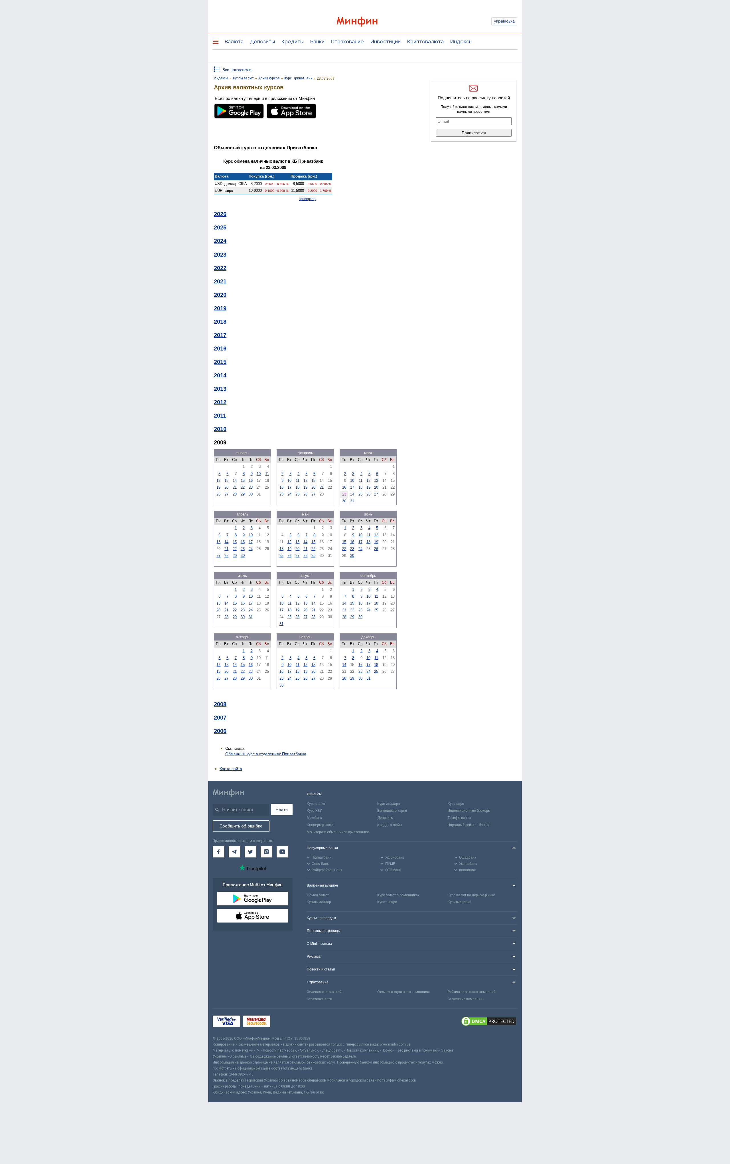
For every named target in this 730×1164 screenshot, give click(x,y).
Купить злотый (459, 902)
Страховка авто (319, 999)
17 (289, 487)
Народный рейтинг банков (469, 825)
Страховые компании (465, 999)
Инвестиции (385, 42)
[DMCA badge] (488, 1022)
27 (226, 494)
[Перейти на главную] (365, 22)
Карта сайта (231, 768)
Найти (282, 809)
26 (218, 494)
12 (218, 480)
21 (235, 487)
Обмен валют (318, 895)
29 (243, 494)
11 (267, 474)
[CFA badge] (286, 1022)
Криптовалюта (425, 42)
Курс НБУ (314, 811)
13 (226, 480)
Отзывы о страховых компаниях (403, 992)
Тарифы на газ (459, 818)
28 (235, 494)
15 (243, 480)
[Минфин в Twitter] (250, 851)
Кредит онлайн (389, 825)
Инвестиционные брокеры (469, 811)
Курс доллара (388, 804)
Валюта (234, 42)
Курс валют (316, 804)
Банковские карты (392, 811)
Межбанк (314, 818)
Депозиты (262, 42)
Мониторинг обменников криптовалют (338, 832)
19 (218, 487)
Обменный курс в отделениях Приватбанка (265, 754)
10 (259, 474)
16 (251, 480)
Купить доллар (319, 902)
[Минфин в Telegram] (234, 851)
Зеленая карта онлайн (325, 992)
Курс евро (456, 804)
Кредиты (292, 42)
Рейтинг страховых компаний (472, 992)
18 (297, 487)
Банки (317, 42)
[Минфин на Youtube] (282, 851)
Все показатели (237, 69)
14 (235, 480)
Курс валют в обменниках (398, 895)
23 (251, 487)
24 (289, 494)
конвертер (307, 199)
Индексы (461, 42)
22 (243, 487)
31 (352, 501)
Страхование (347, 42)
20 (226, 487)
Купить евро (387, 902)
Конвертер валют (321, 825)
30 (251, 494)
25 (297, 494)
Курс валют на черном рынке (471, 895)
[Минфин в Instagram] (266, 851)
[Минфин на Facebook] (218, 851)
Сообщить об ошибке (241, 826)
